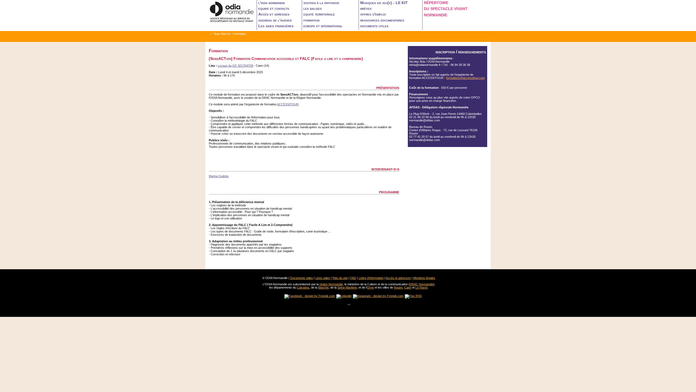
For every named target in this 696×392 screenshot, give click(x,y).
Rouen (398, 287)
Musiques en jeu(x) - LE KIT (384, 3)
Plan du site (340, 278)
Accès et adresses (274, 14)
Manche (323, 287)
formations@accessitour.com (465, 77)
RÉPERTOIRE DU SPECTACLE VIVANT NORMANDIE (446, 9)
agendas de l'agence (275, 20)
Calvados (303, 287)
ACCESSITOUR (288, 104)
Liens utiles (322, 278)
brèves (366, 8)
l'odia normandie (271, 3)
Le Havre (421, 287)
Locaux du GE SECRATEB (235, 65)
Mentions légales (424, 278)
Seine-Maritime (347, 287)
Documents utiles (301, 278)
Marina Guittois (219, 176)
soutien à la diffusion (321, 3)
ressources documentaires (382, 20)
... (349, 303)
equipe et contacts (273, 8)
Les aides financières (276, 26)
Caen (407, 287)
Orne (370, 287)
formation (311, 20)
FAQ (353, 278)
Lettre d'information (371, 278)
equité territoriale (319, 14)
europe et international (323, 26)
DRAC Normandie (421, 284)
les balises (312, 8)
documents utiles (374, 26)
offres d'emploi (373, 14)
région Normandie (331, 284)
